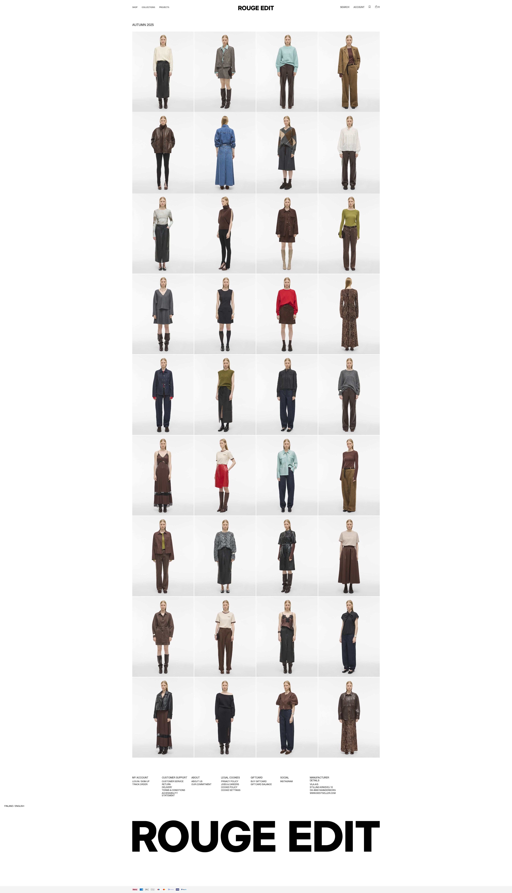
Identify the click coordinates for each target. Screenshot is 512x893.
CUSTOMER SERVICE (172, 782)
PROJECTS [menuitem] (164, 7)
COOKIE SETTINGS (230, 790)
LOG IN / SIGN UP (140, 782)
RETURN (166, 784)
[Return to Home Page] (256, 8)
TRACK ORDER (139, 784)
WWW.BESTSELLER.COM (323, 793)
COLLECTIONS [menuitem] (148, 7)
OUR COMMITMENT (201, 784)
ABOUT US (196, 782)
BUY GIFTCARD (259, 782)
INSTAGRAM (286, 782)
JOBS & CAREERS (230, 784)
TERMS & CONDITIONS (173, 790)
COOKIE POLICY (229, 787)
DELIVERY (167, 787)
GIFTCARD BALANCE (261, 784)
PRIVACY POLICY (229, 782)
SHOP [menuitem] (134, 7)
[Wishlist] (369, 6)
